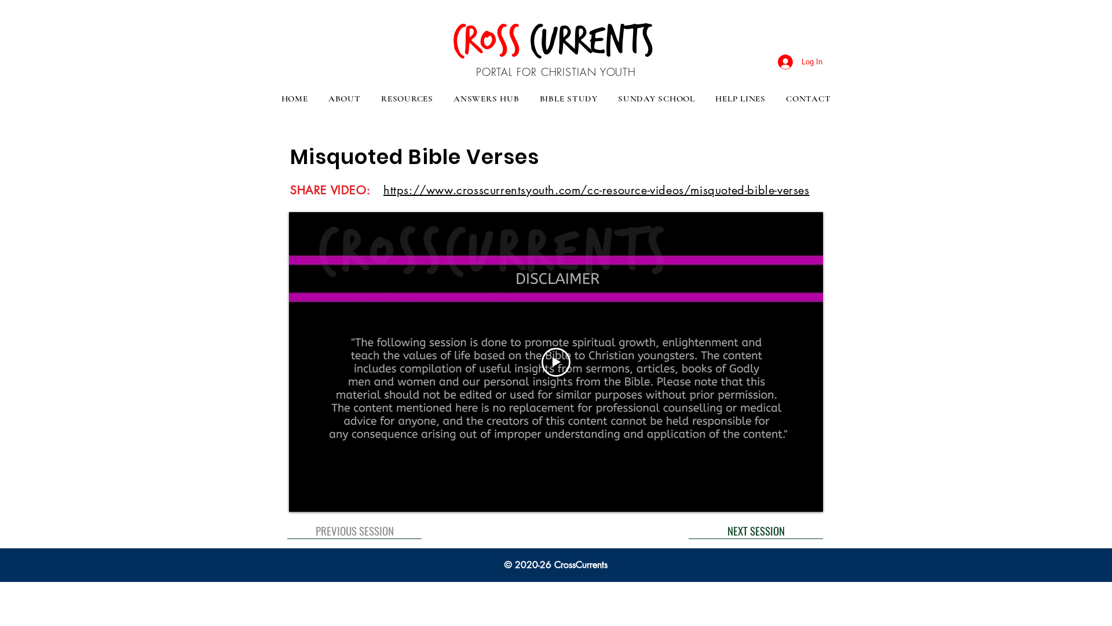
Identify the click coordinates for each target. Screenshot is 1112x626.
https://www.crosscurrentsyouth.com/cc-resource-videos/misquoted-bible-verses (596, 190)
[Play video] (556, 362)
